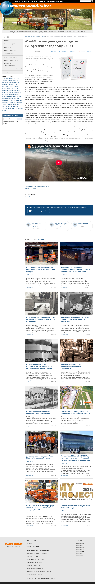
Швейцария (19, 108)
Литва (19, 92)
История (42, 36)
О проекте (25, 1)
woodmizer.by (80, 547)
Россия (19, 96)
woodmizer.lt (79, 555)
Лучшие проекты (10, 57)
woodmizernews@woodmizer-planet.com (39, 571)
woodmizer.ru (79, 545)
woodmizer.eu (80, 543)
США (18, 78)
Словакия (16, 98)
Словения (5, 100)
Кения (14, 90)
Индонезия (14, 106)
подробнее (29, 287)
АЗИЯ (3, 78)
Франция (12, 102)
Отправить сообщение (55, 1)
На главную (16, 1)
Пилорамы (8, 47)
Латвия (8, 92)
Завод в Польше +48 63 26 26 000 (37, 553)
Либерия (14, 92)
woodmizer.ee (80, 551)
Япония (4, 110)
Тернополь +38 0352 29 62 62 (36, 559)
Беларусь (15, 80)
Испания (15, 88)
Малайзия (5, 94)
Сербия (10, 98)
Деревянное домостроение (9, 64)
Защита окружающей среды (13, 69)
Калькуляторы (8, 72)
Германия (14, 84)
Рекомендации (9, 54)
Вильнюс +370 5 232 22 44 (35, 568)
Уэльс (21, 100)
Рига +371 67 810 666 (33, 565)
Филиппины (11, 108)
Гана (9, 84)
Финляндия (5, 102)
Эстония (4, 106)
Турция (11, 100)
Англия (10, 80)
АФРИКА (8, 78)
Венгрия (4, 84)
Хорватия (19, 102)
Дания (11, 86)
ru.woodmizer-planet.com (34, 574)
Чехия (4, 104)
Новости (34, 1)
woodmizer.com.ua (81, 549)
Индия (4, 88)
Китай (18, 90)
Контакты (42, 1)
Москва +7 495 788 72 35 (34, 556)
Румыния (5, 98)
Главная (27, 36)
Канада (9, 90)
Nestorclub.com (51, 578)
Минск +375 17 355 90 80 (34, 562)
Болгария (5, 82)
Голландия (5, 86)
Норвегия (12, 94)
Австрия (4, 80)
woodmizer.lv (79, 553)
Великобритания (14, 82)
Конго (4, 92)
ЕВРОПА (13, 78)
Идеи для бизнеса (10, 60)
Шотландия (15, 104)
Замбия (16, 86)
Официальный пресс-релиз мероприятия (37, 186)
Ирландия (10, 88)
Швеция (9, 104)
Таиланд (4, 108)
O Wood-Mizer (9, 44)
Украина (16, 100)
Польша (13, 96)
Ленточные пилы (10, 50)
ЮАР (9, 106)
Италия (4, 90)
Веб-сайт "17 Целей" (31, 188)
